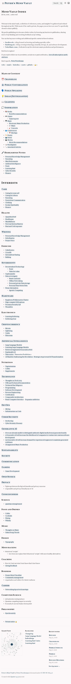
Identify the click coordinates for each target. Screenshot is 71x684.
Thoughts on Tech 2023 (13, 381)
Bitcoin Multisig (56, 660)
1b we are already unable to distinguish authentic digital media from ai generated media (35, 433)
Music (9, 121)
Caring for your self (12, 193)
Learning (10, 102)
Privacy (6, 482)
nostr (23, 65)
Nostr (7, 166)
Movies (10, 140)
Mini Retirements (11, 161)
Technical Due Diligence (13, 385)
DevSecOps (9, 421)
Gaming (6, 467)
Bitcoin (8, 328)
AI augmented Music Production (16, 445)
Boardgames (11, 145)
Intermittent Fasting (12, 255)
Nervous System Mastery (14, 224)
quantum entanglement (13, 504)
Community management (14, 578)
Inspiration (11, 107)
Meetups (14, 133)
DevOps (6, 405)
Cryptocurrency (11, 324)
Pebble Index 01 (56, 648)
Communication (10, 461)
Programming (10, 388)
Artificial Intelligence (13, 164)
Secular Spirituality (12, 205)
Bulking (8, 257)
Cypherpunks (10, 274)
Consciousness (10, 494)
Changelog (11, 79)
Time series (9, 355)
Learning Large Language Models (17, 347)
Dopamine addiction (32, 400)
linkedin (16, 65)
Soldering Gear (10, 319)
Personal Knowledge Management (17, 157)
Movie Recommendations (18, 143)
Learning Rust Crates (32, 641)
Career (6, 585)
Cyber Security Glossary (13, 423)
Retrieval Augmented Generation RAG (18, 350)
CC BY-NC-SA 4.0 (47, 673)
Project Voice (10, 241)
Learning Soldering (12, 317)
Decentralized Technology (14, 267)
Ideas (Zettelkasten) (16, 96)
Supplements (10, 371)
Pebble (52, 654)
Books (9, 112)
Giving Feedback (11, 566)
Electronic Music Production (19, 124)
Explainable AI (10, 352)
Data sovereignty (11, 276)
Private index (10, 622)
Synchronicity (10, 613)
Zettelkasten (9, 238)
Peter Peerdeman (17, 61)
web (2, 65)
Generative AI (9, 429)
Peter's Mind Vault (18, 3)
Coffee (7, 369)
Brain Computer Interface (14, 400)
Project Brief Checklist (13, 575)
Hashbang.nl (9, 45)
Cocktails (8, 516)
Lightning (8, 331)
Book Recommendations (18, 114)
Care (4, 189)
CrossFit (8, 253)
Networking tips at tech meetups (16, 590)
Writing (6, 232)
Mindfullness (10, 222)
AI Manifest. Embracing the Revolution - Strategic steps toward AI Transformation (34, 357)
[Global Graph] (20, 634)
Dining (7, 518)
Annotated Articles (14, 147)
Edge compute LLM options (14, 302)
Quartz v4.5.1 (14, 677)
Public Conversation (16, 85)
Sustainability (10, 450)
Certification (9, 395)
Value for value (14, 272)
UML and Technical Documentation (17, 383)
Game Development (12, 471)
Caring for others (11, 196)
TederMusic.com (11, 47)
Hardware (7, 296)
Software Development (13, 390)
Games (9, 116)
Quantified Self (10, 217)
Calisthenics (9, 250)
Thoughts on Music (12, 530)
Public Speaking (13, 90)
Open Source (8, 476)
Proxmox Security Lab (13, 305)
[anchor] (22, 73)
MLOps (7, 409)
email (9, 65)
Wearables (9, 307)
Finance (8, 173)
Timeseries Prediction (22, 355)
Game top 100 (14, 119)
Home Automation (11, 288)
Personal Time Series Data (18, 286)
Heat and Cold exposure (13, 226)
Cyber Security (10, 171)
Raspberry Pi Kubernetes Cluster (16, 300)
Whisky (8, 521)
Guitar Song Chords (12, 533)
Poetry (9, 135)
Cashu (7, 333)
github (29, 65)
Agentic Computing (16, 290)
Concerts (14, 128)
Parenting (8, 159)
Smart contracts (14, 279)
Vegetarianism (10, 366)
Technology (8, 376)
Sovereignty (8, 262)
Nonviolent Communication (15, 200)
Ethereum (8, 336)
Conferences (12, 131)
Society (6, 455)
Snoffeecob (9, 43)
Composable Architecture (14, 397)
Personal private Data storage (19, 283)
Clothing (8, 203)
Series (9, 138)
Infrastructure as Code (13, 411)
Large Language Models (13, 345)
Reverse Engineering (12, 393)
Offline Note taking (16, 281)
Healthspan (9, 219)
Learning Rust (10, 169)
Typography (9, 542)
